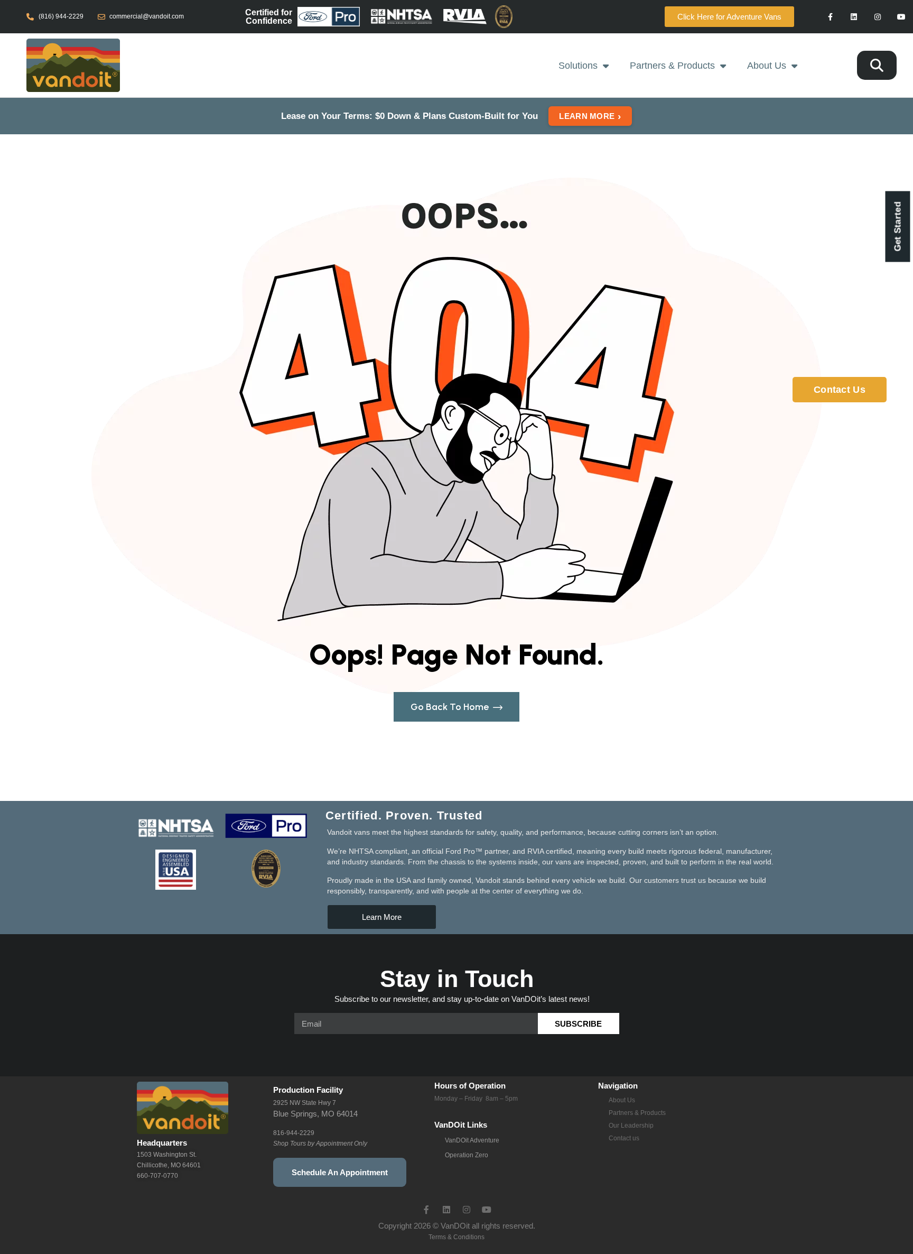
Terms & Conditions (456, 1237)
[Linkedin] (854, 17)
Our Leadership (631, 1125)
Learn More (590, 116)
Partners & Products (672, 65)
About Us (766, 65)
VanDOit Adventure (472, 1140)
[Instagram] (877, 17)
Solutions (578, 65)
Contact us (624, 1138)
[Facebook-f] (830, 17)
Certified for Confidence (268, 16)
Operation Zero (466, 1155)
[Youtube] (901, 17)
